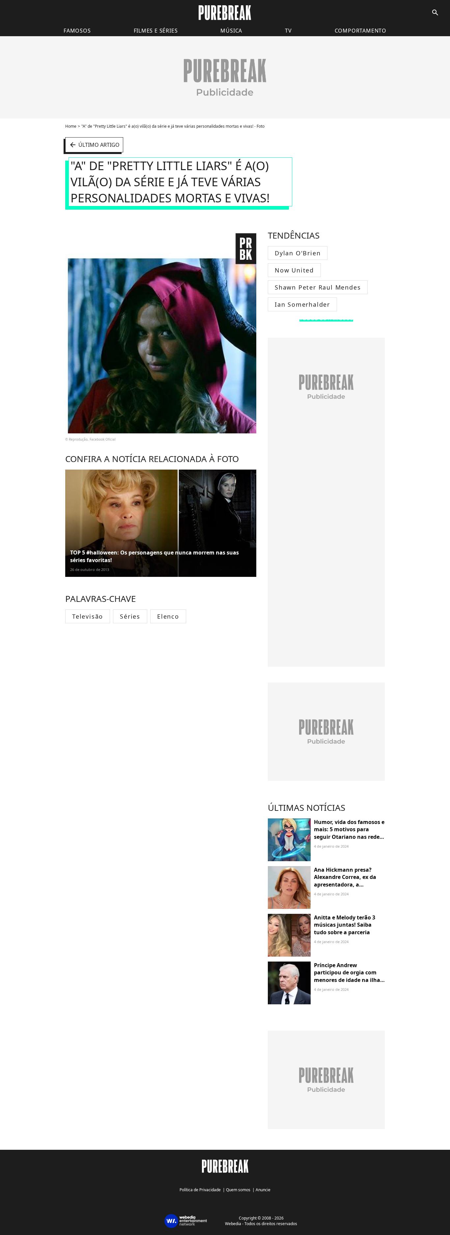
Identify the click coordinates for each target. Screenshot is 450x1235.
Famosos (77, 30)
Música (231, 30)
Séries (130, 616)
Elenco (168, 616)
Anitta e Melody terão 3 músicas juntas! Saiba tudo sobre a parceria (344, 925)
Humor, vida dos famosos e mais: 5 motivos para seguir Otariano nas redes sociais (349, 833)
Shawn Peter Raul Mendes (318, 287)
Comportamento (360, 30)
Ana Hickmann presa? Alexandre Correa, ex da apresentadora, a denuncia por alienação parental (345, 884)
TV (288, 30)
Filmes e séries (156, 30)
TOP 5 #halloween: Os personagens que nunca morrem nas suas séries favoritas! (154, 556)
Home (70, 126)
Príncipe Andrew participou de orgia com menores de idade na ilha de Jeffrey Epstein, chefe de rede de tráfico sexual (349, 980)
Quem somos (238, 1190)
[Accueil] (225, 12)
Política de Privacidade (200, 1190)
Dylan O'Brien (298, 253)
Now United (294, 270)
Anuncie (263, 1190)
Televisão (87, 616)
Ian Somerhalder (302, 304)
